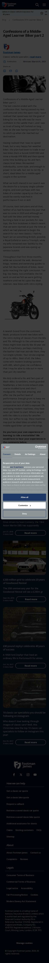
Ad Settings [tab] (30, 454)
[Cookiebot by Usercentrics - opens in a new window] (35, 447)
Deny (24, 513)
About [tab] (42, 454)
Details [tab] (18, 454)
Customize (23, 505)
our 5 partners (16, 467)
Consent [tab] (6, 454)
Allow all (24, 497)
